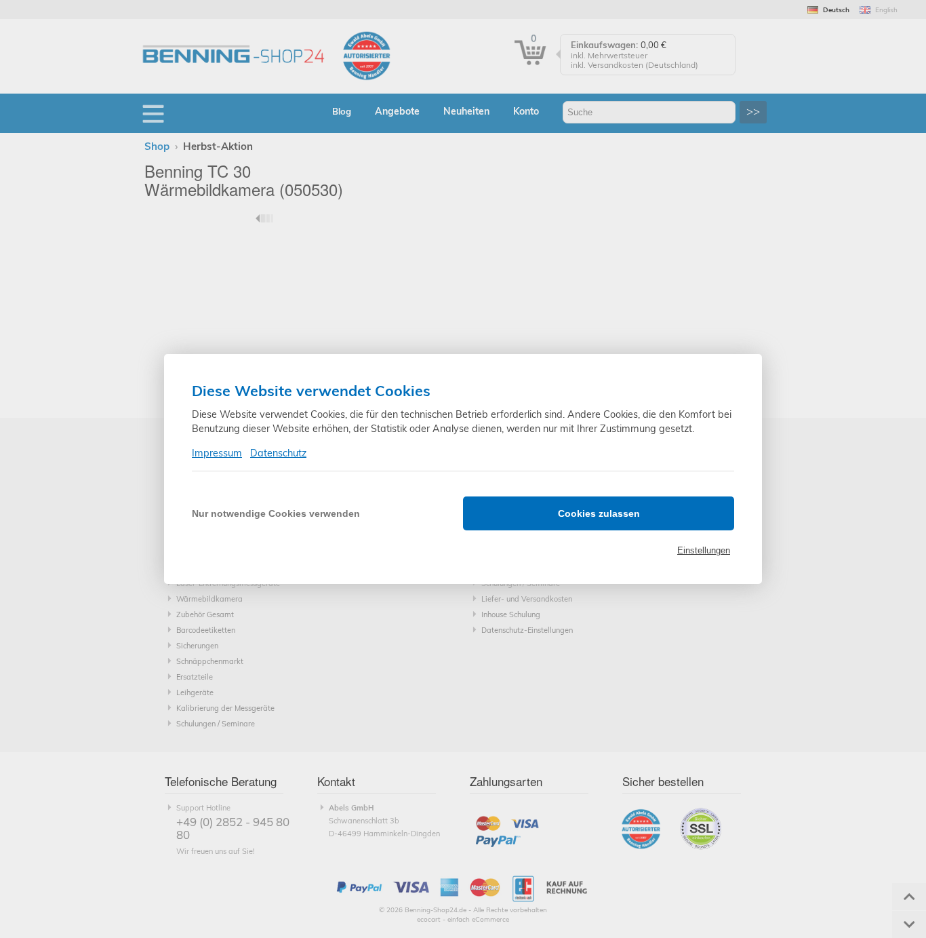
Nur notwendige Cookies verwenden (276, 513)
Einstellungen (703, 550)
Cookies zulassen (599, 513)
